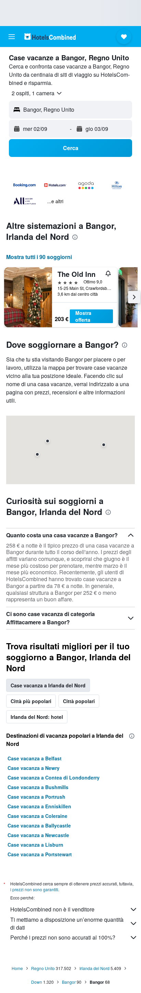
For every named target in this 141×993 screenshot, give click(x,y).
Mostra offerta (83, 316)
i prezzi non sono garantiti (34, 889)
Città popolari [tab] (79, 701)
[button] (11, 36)
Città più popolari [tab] (31, 701)
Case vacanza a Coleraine (37, 815)
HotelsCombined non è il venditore (52, 909)
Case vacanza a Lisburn (35, 844)
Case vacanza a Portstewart (40, 854)
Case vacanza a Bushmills (38, 787)
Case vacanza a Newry (34, 767)
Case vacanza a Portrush (36, 796)
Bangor (69, 982)
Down (36, 982)
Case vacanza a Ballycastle (39, 825)
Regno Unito (43, 968)
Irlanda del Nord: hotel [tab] (37, 716)
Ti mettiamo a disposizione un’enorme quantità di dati (67, 923)
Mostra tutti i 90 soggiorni (39, 257)
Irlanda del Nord (94, 968)
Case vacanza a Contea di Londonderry (54, 777)
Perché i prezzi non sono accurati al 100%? (62, 937)
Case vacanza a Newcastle (38, 835)
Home (17, 968)
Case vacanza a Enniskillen (39, 806)
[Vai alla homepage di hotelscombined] (50, 36)
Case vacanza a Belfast (35, 758)
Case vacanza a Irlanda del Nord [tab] (48, 685)
